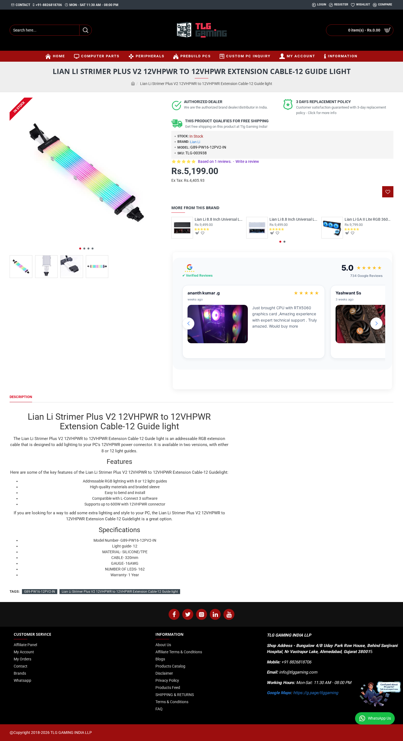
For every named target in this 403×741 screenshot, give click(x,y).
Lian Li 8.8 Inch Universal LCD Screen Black (219, 219)
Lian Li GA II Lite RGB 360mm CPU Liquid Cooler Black (369, 219)
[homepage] (133, 84)
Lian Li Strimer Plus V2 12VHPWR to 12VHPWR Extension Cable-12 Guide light (120, 592)
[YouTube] (228, 614)
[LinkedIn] (215, 614)
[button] (80, 248)
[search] (85, 30)
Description (21, 397)
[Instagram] (201, 614)
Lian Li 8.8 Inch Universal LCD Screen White (293, 219)
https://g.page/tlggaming (315, 692)
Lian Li (195, 142)
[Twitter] (187, 614)
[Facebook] (174, 614)
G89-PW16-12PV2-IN (39, 592)
